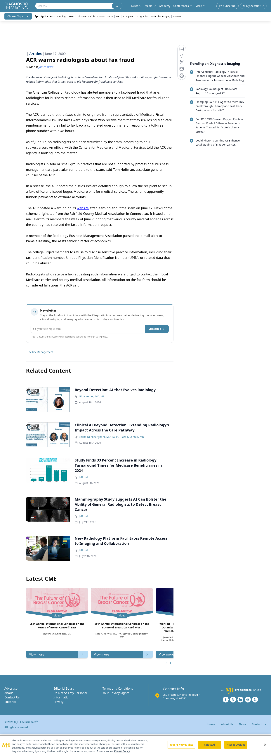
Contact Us (12, 697)
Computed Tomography (135, 16)
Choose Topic (15, 16)
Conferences (181, 6)
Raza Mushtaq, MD (132, 436)
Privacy (58, 702)
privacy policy (100, 336)
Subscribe (155, 329)
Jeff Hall (83, 477)
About (8, 693)
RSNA (71, 16)
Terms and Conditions (118, 688)
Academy (164, 6)
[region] (135, 745)
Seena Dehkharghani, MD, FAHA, (99, 436)
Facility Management (40, 352)
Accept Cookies (236, 744)
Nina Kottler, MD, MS (91, 396)
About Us (227, 724)
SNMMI (177, 16)
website (83, 208)
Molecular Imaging (160, 16)
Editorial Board (63, 688)
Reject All (210, 744)
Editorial (10, 702)
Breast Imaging (57, 16)
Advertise (11, 688)
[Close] (265, 744)
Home (211, 724)
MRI (118, 16)
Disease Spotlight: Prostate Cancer (95, 16)
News (242, 724)
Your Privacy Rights (116, 693)
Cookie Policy (122, 751)
